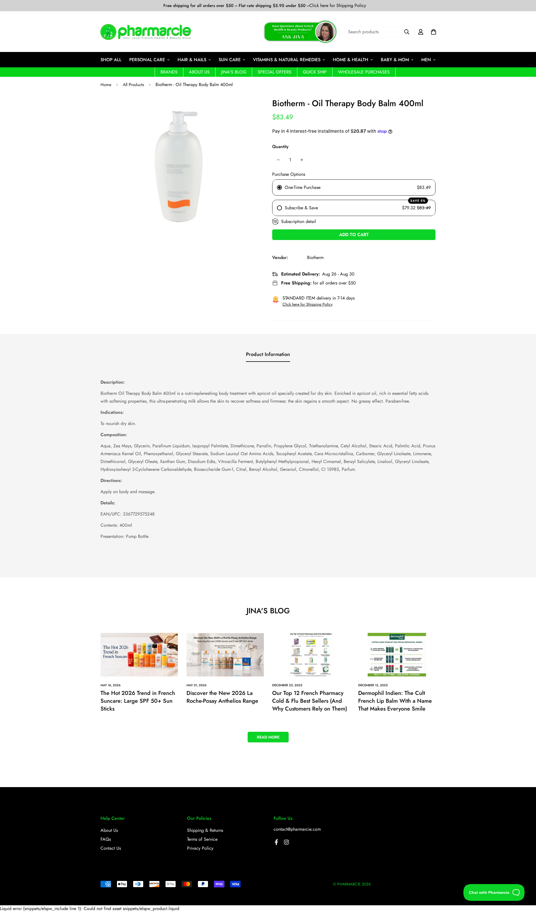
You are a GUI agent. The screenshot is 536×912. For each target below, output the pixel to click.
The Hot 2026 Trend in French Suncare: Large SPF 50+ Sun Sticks (137, 701)
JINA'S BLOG (233, 72)
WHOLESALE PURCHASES (364, 72)
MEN (426, 59)
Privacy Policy (200, 848)
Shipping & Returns (205, 830)
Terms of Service (202, 839)
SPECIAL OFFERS (274, 72)
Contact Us (110, 848)
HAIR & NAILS (192, 59)
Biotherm (315, 257)
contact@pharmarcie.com (297, 829)
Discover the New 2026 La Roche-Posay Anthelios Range (222, 697)
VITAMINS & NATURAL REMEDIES (286, 59)
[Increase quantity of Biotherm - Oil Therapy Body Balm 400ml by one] (302, 159)
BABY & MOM (395, 59)
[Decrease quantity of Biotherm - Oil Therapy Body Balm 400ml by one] (278, 159)
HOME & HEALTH (350, 59)
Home (105, 85)
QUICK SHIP (315, 72)
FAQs (105, 839)
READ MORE (268, 737)
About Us (109, 830)
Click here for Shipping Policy (337, 5)
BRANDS (169, 72)
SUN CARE (230, 59)
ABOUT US (199, 72)
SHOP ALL (110, 59)
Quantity (280, 146)
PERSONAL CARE (147, 59)
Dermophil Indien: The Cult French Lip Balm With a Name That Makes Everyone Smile (395, 701)
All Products (133, 85)
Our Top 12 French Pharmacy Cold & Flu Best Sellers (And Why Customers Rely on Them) (309, 701)
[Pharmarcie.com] (145, 32)
